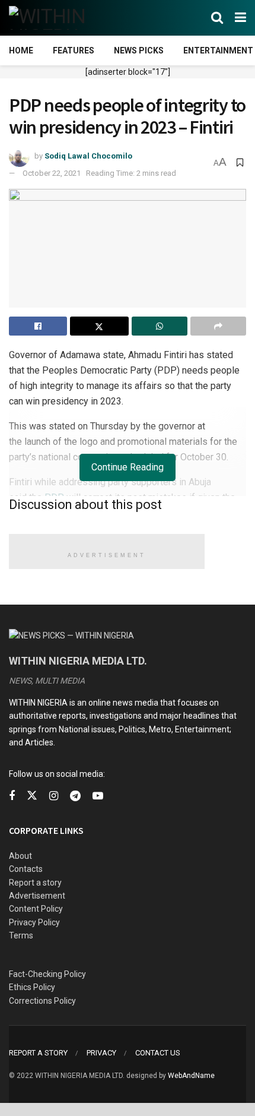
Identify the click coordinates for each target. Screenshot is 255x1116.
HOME (21, 50)
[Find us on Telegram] (75, 796)
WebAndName (191, 1075)
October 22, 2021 (52, 173)
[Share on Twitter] (99, 326)
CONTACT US (157, 1052)
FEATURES (73, 50)
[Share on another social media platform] (218, 326)
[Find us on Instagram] (53, 796)
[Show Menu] (240, 18)
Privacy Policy (34, 922)
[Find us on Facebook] (12, 796)
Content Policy (36, 908)
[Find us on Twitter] (32, 796)
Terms (21, 935)
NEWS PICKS (139, 50)
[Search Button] (217, 18)
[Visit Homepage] (67, 18)
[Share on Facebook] (38, 326)
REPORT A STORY (38, 1052)
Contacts (26, 869)
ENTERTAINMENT (218, 50)
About (20, 856)
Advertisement (37, 895)
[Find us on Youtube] (98, 796)
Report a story (35, 882)
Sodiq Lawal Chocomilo (88, 155)
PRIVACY (101, 1052)
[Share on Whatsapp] (159, 326)
